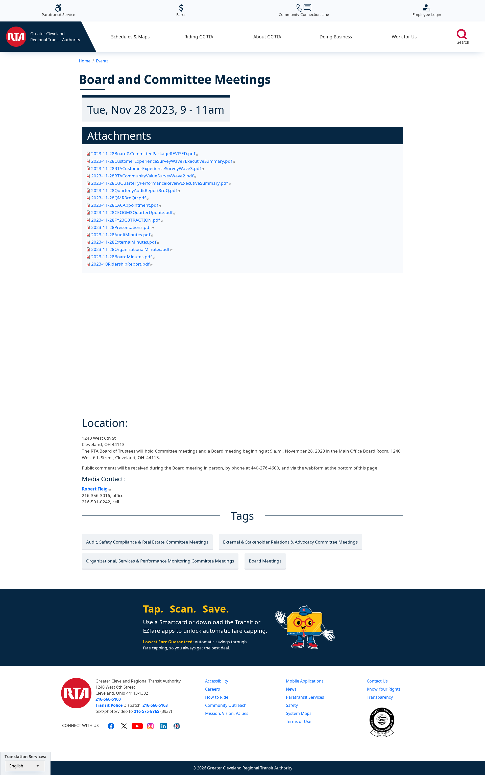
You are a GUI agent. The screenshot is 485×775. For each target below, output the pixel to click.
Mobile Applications (305, 681)
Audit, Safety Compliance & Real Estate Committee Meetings (147, 542)
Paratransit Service (58, 10)
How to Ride (216, 697)
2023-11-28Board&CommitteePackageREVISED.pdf (143, 153)
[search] (462, 34)
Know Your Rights (384, 689)
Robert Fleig (95, 489)
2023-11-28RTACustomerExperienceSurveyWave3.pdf (146, 168)
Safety (292, 705)
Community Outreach (226, 705)
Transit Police (109, 705)
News (291, 689)
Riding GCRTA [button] (198, 37)
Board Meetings (265, 561)
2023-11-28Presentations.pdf (121, 227)
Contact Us (377, 681)
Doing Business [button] (336, 37)
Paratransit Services (305, 697)
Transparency (380, 697)
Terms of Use (298, 721)
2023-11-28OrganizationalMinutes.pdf (130, 249)
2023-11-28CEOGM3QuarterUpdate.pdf (132, 212)
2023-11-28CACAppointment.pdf (124, 205)
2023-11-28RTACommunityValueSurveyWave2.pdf (142, 176)
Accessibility (216, 681)
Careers (212, 689)
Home (84, 61)
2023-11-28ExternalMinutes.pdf (123, 242)
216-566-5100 (108, 699)
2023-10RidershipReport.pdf (120, 264)
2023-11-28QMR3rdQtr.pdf (118, 198)
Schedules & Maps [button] (130, 37)
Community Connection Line (304, 10)
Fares (181, 10)
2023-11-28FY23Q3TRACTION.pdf (125, 220)
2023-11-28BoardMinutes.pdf (121, 257)
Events (102, 61)
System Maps (298, 713)
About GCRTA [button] (267, 37)
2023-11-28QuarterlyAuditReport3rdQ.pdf (134, 190)
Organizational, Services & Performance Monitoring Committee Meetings (160, 561)
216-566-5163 (155, 705)
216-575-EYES (146, 711)
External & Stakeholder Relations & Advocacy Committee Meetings (290, 542)
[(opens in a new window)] (111, 725)
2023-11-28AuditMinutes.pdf (120, 235)
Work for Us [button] (404, 37)
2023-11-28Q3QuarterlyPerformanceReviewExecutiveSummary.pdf (159, 183)
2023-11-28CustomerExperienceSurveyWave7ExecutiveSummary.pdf (161, 161)
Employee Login (427, 10)
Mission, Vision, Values (226, 713)
